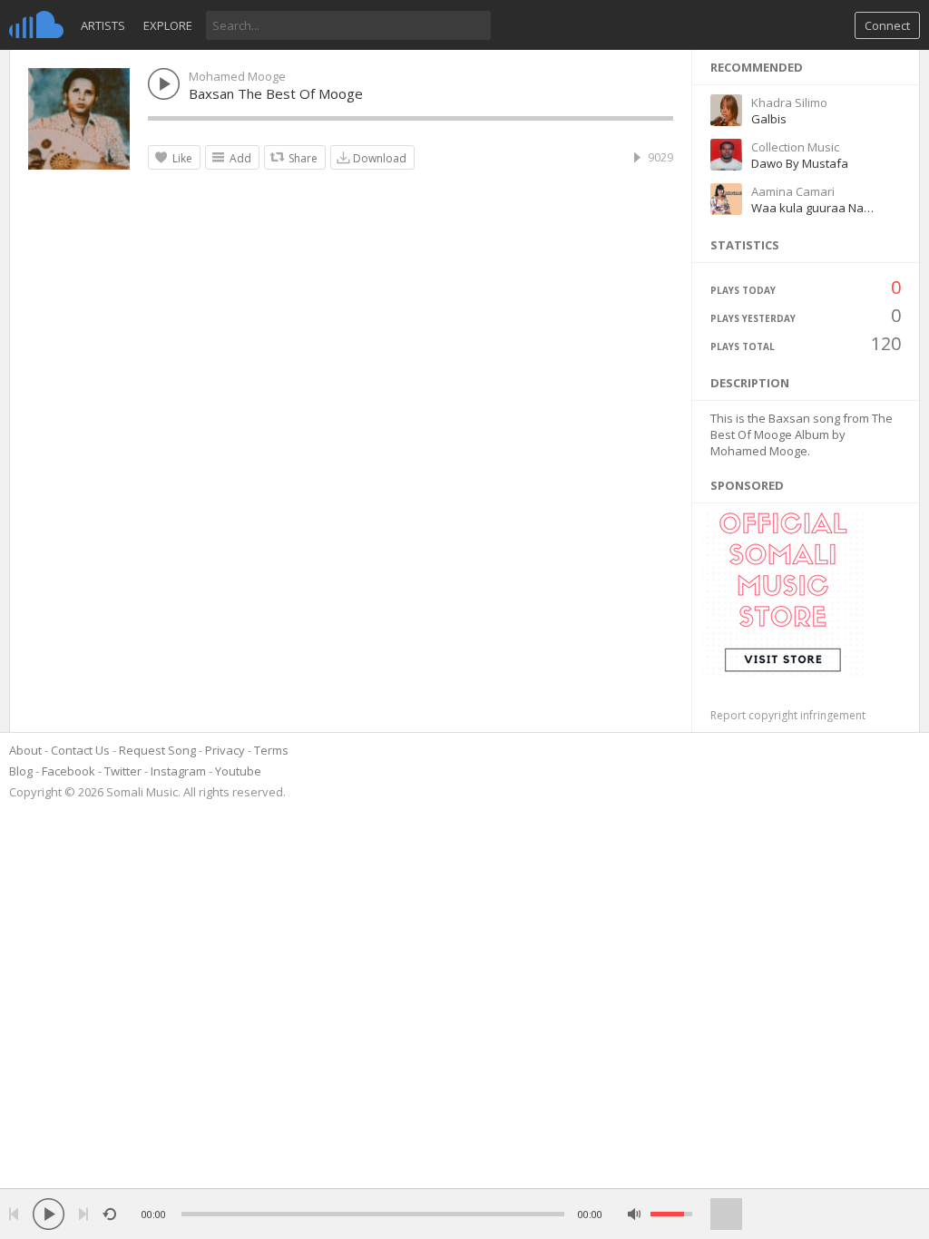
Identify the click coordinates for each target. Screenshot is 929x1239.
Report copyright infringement (787, 715)
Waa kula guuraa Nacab (817, 208)
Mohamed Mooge (237, 76)
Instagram (178, 771)
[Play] (48, 1214)
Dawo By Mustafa (799, 163)
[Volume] (671, 1214)
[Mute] (634, 1214)
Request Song (157, 750)
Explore (167, 25)
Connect (887, 25)
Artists (103, 25)
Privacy (225, 750)
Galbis (769, 119)
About (25, 750)
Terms (271, 750)
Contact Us (80, 750)
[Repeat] (109, 1214)
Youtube (238, 771)
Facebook (68, 771)
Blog (21, 771)
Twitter (123, 771)
